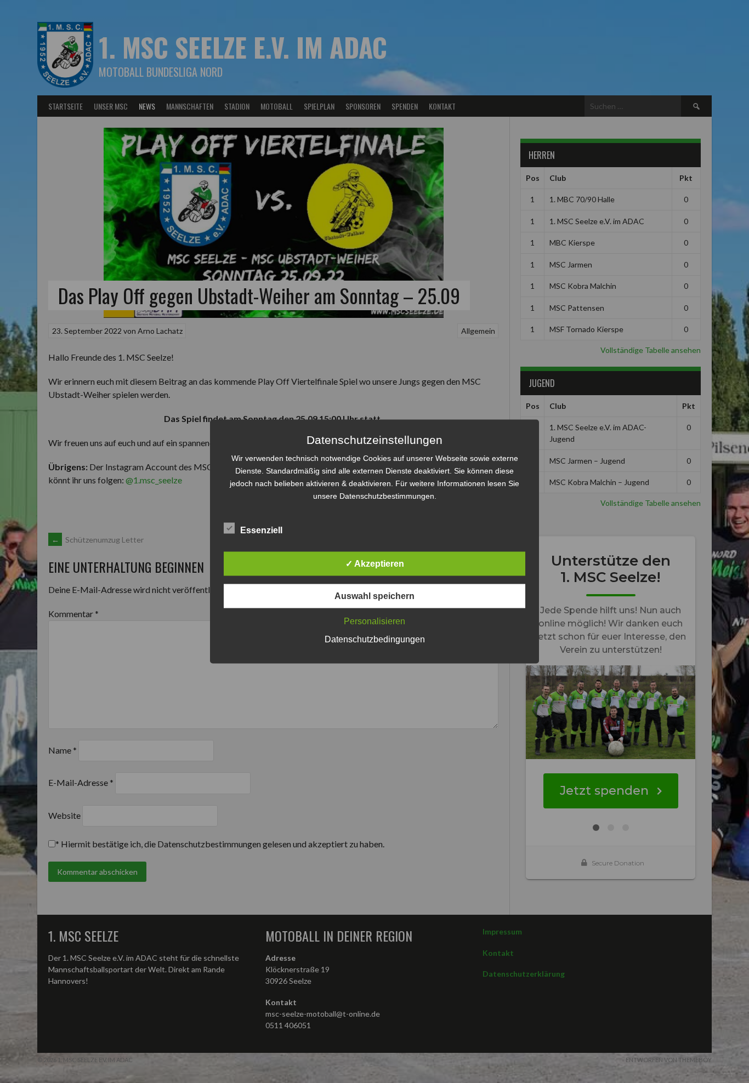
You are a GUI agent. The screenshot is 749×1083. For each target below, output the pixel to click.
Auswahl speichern (374, 596)
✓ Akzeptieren (374, 563)
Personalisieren (374, 621)
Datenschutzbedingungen (375, 639)
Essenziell (261, 530)
